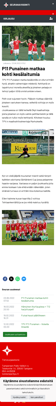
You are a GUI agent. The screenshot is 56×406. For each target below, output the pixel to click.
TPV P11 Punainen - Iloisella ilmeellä (35, 325)
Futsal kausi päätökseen (33, 315)
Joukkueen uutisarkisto (15, 334)
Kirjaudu (9, 18)
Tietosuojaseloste (10, 359)
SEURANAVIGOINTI (32, 4)
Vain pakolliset (36, 397)
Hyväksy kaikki (19, 397)
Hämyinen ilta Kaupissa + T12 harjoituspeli (35, 308)
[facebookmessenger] (23, 278)
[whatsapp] (17, 278)
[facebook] (5, 278)
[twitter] (11, 278)
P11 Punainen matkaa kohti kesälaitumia (34, 299)
